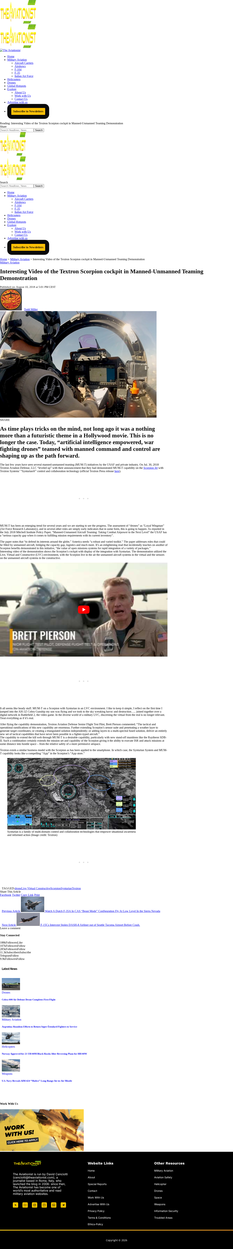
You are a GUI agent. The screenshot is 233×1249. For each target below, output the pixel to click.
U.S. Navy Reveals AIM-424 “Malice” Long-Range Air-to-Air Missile (37, 1080)
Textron (76, 888)
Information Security (166, 1210)
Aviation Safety (163, 1177)
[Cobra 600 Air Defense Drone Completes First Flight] (11, 989)
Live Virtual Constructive (35, 888)
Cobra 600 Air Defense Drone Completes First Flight (28, 999)
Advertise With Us (98, 1204)
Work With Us (96, 1197)
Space (158, 1197)
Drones (6, 992)
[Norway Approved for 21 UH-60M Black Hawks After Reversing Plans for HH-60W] (11, 1043)
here (116, 471)
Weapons (7, 1073)
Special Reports (97, 1184)
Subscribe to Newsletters (28, 111)
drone (18, 888)
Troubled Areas (163, 1217)
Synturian (66, 888)
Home (91, 1170)
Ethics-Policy (95, 1224)
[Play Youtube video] (83, 610)
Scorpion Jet (150, 467)
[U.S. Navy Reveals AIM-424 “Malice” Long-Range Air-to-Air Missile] (11, 1070)
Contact (92, 1190)
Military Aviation (9, 262)
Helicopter (160, 1184)
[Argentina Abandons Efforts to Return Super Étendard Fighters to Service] (11, 1016)
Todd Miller (31, 309)
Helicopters (8, 1046)
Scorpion (55, 888)
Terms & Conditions (99, 1217)
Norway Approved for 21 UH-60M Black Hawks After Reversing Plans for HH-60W (44, 1053)
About (91, 1177)
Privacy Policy (96, 1210)
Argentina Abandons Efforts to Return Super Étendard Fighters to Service (39, 1026)
